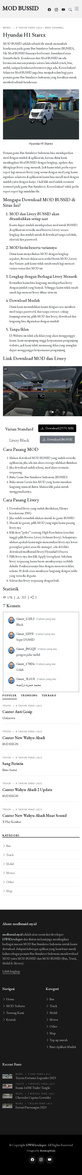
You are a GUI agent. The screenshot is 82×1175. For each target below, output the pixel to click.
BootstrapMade (48, 1150)
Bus (8, 846)
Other (10, 882)
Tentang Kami (15, 1013)
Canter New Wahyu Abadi (23, 737)
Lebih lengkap (11, 971)
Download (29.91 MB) (59, 428)
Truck (10, 855)
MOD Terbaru (15, 1006)
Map (9, 891)
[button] (46, 412)
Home (10, 999)
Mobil (10, 864)
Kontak (11, 1019)
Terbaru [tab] (49, 695)
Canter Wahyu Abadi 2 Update (27, 789)
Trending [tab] (29, 695)
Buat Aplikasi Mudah (62, 1047)
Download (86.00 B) (59, 439)
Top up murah (58, 1040)
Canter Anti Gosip (17, 711)
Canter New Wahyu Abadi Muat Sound (34, 815)
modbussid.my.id (12, 934)
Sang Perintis (12, 763)
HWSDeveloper (12, 939)
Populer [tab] (9, 695)
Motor (10, 873)
